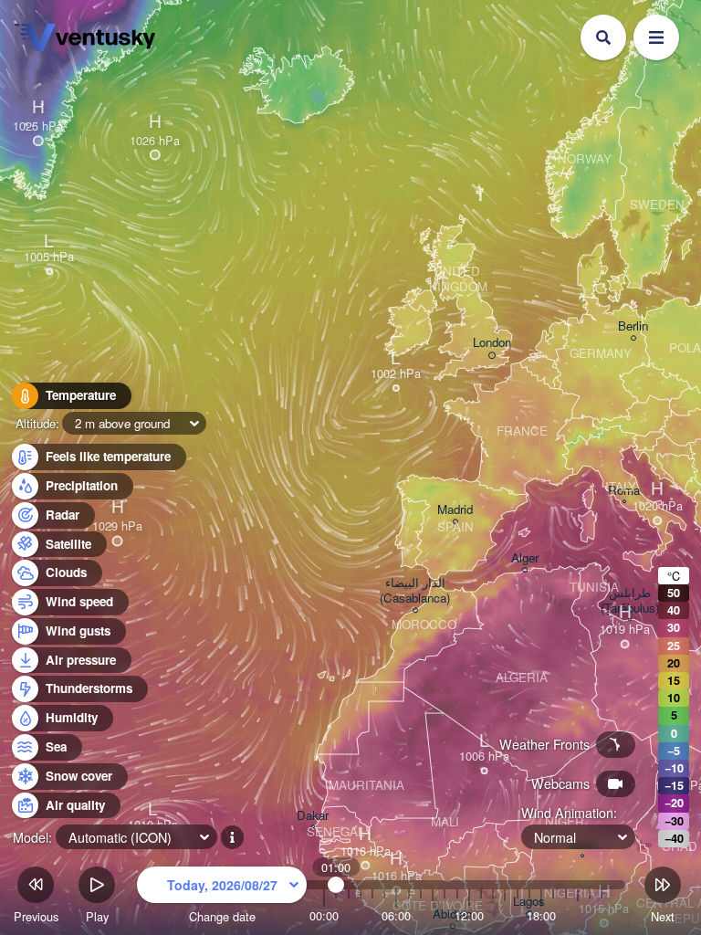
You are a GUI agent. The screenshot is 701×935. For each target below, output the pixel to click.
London (492, 343)
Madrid (455, 510)
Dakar (313, 816)
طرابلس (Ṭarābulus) (630, 600)
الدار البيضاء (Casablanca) (415, 590)
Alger (525, 558)
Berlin (633, 326)
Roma (624, 491)
